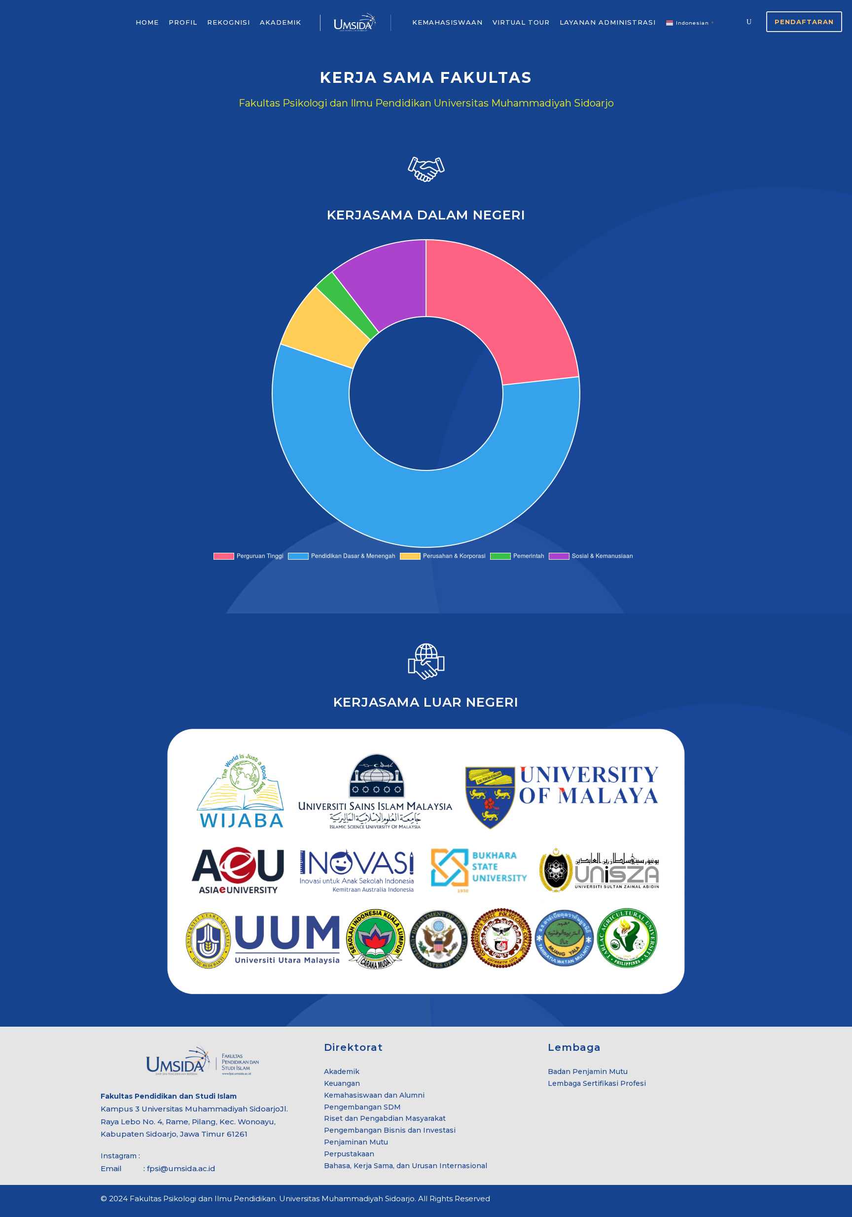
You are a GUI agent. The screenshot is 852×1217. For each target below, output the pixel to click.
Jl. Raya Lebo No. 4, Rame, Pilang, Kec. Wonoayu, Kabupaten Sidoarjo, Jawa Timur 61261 (194, 1121)
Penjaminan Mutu (356, 1142)
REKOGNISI (228, 22)
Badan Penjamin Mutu (588, 1071)
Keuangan (342, 1083)
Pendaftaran (804, 22)
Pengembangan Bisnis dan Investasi (390, 1130)
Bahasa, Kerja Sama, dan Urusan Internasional (405, 1165)
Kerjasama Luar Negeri (426, 702)
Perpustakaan (349, 1153)
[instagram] (747, 1200)
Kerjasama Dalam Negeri (426, 215)
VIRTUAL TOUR (521, 22)
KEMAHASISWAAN (447, 22)
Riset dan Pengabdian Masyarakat (385, 1118)
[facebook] (713, 1200)
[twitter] (730, 1200)
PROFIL (183, 22)
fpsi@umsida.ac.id (181, 1168)
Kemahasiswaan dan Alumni (374, 1095)
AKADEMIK (280, 22)
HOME (147, 22)
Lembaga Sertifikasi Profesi (597, 1083)
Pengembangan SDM (362, 1107)
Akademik (341, 1071)
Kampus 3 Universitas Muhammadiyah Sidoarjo (190, 1108)
